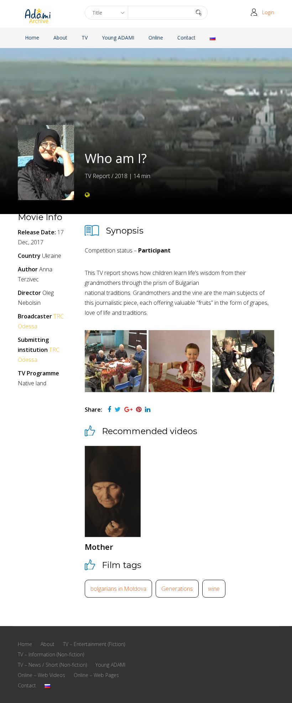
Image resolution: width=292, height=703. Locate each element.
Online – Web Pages (96, 675)
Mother (99, 546)
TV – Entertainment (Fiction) (94, 644)
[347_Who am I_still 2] (179, 361)
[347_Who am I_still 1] (243, 361)
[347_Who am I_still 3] (115, 361)
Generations (177, 589)
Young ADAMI (118, 37)
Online (155, 37)
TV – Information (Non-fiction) (51, 654)
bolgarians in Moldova (118, 589)
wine (214, 589)
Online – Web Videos (41, 675)
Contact (186, 37)
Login (268, 12)
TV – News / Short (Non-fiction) (52, 664)
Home (32, 37)
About (60, 37)
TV (85, 37)
